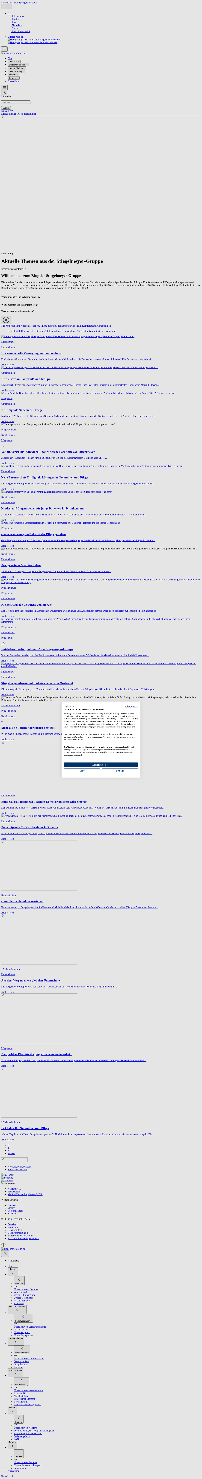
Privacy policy (131, 706)
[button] (69, 706)
